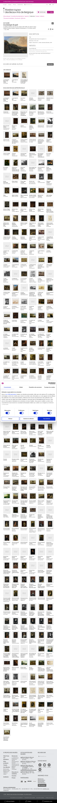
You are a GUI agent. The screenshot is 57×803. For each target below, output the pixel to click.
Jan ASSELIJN (41, 50)
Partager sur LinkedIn (50, 29)
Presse (14, 4)
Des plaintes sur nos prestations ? (16, 797)
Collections (32, 16)
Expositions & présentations (17, 16)
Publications (14, 759)
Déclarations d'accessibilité (30, 797)
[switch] (21, 413)
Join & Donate (43, 12)
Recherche (17, 18)
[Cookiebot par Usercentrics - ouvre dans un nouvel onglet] (49, 383)
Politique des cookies (50, 797)
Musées (37, 16)
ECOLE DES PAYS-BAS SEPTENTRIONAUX (39, 54)
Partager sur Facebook (48, 29)
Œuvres (53, 23)
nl (47, 4)
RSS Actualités (41, 781)
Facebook (40, 767)
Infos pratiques (6, 16)
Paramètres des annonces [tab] (35, 387)
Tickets (51, 12)
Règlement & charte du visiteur (6, 773)
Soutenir (14, 776)
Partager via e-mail (53, 29)
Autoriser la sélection (28, 418)
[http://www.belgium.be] (25, 781)
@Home (23, 18)
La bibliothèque (15, 757)
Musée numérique (14, 768)
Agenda (27, 16)
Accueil (4, 4)
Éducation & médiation (9, 18)
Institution (42, 16)
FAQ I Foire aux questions (6, 757)
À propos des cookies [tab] (49, 387)
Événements (20, 4)
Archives (14, 763)
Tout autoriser (46, 418)
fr (50, 4)
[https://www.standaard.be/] (34, 781)
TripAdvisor (40, 771)
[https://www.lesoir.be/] (29, 781)
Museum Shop (6, 770)
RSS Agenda (40, 778)
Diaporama (50, 64)
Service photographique (15, 761)
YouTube (44, 767)
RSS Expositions (41, 780)
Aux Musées (6, 767)
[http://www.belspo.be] (22, 781)
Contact (9, 4)
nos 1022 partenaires (11, 394)
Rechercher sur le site (25, 4)
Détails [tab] (21, 387)
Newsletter (42, 785)
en (53, 4)
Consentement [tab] (7, 387)
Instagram (49, 767)
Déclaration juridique (40, 797)
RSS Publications (41, 782)
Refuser (10, 418)
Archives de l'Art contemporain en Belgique (15, 765)
